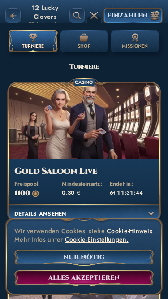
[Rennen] (94, 15)
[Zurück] (13, 15)
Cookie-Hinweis (129, 231)
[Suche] (77, 15)
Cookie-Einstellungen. (97, 239)
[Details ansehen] (150, 213)
